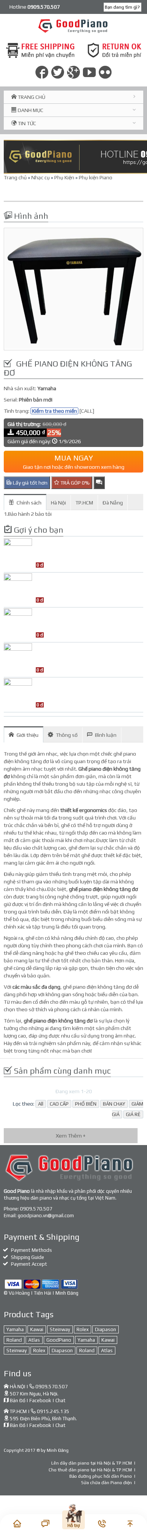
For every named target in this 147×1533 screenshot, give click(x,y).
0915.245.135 (53, 1411)
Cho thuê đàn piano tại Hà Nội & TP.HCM (90, 1469)
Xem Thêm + (71, 1136)
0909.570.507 (36, 1209)
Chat (60, 1400)
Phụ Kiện (64, 177)
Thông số (67, 735)
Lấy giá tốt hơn (29, 483)
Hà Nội (58, 503)
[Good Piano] (73, 26)
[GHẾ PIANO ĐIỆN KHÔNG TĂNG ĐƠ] (73, 289)
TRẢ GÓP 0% (74, 483)
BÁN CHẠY (114, 1104)
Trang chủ (15, 177)
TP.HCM (84, 503)
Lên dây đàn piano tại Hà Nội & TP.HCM (91, 1463)
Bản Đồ (17, 1400)
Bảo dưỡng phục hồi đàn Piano (100, 1476)
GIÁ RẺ (133, 1114)
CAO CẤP (59, 1104)
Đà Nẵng (113, 503)
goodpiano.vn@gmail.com (46, 1215)
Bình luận (105, 735)
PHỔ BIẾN (85, 1104)
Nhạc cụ (40, 177)
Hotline (34, 7)
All (40, 1104)
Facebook (40, 1400)
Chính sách (29, 503)
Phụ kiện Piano (95, 177)
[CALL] (87, 411)
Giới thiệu (27, 735)
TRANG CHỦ (31, 97)
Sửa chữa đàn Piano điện (106, 1482)
